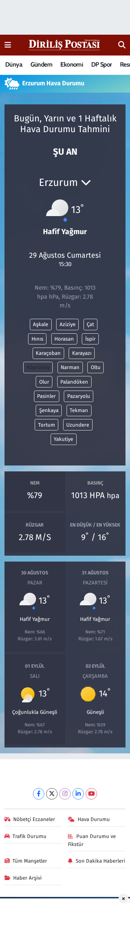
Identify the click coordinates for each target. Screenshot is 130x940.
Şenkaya (49, 410)
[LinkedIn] (78, 794)
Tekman (79, 410)
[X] (52, 794)
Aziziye (68, 324)
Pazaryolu (78, 396)
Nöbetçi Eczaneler (34, 819)
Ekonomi (71, 64)
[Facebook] (38, 794)
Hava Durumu (94, 819)
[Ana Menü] (8, 45)
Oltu (96, 367)
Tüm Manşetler (29, 861)
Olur (44, 382)
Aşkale (40, 324)
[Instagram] (65, 794)
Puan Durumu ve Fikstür (92, 840)
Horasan (64, 339)
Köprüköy (38, 367)
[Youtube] (91, 794)
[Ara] (121, 45)
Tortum (46, 425)
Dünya (13, 64)
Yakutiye (63, 439)
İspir (90, 339)
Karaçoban (48, 353)
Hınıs (37, 339)
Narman (70, 367)
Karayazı (82, 353)
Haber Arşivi (27, 878)
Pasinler (46, 396)
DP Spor (101, 64)
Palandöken (74, 382)
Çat (90, 324)
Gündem (41, 64)
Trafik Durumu (29, 836)
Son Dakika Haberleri (100, 861)
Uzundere (77, 425)
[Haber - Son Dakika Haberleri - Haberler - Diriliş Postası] (64, 44)
